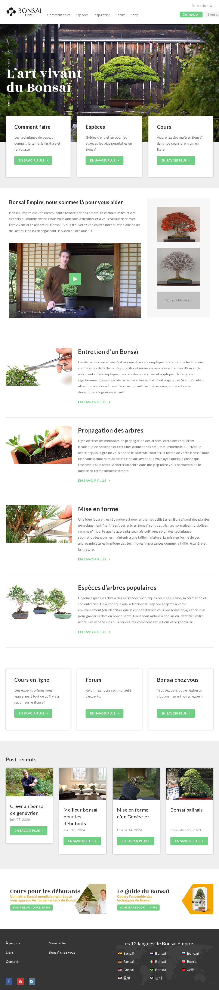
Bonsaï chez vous (62, 952)
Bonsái (128, 953)
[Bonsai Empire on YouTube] (20, 981)
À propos (13, 943)
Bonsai (128, 961)
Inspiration (102, 15)
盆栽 (126, 978)
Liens (10, 952)
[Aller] (211, 6)
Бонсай (193, 953)
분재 (158, 978)
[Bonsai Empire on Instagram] (32, 981)
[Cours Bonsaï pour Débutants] (56, 899)
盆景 (190, 970)
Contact (12, 961)
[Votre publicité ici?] (178, 300)
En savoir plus (32, 160)
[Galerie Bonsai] (178, 224)
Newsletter (57, 943)
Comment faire (59, 15)
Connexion (191, 14)
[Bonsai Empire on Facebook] (9, 981)
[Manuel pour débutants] (163, 899)
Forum (121, 15)
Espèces (82, 15)
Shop (135, 15)
